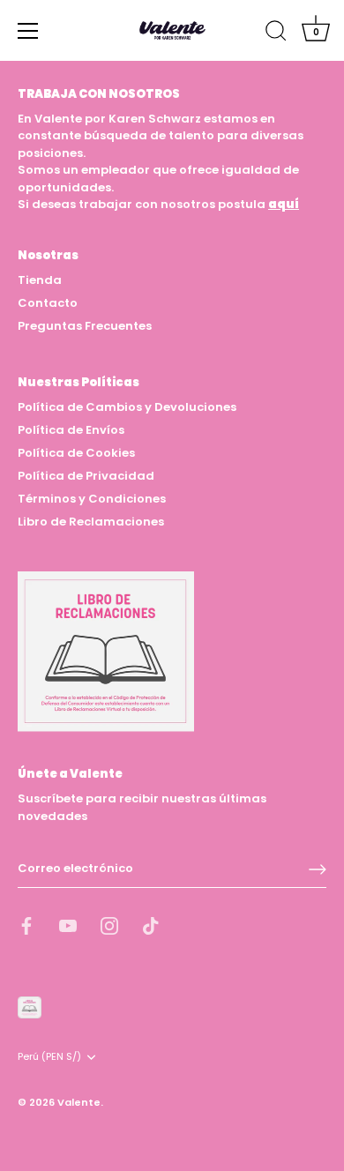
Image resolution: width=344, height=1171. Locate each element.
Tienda (40, 280)
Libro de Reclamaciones (91, 521)
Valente (79, 1102)
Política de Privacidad (86, 475)
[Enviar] (317, 869)
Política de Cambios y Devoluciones (127, 407)
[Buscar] (276, 33)
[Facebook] (26, 924)
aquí (283, 204)
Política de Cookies (76, 452)
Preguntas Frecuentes (85, 325)
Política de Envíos (71, 429)
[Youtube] (68, 924)
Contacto (48, 303)
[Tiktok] (151, 924)
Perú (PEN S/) (49, 1057)
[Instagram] (109, 924)
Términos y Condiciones (92, 498)
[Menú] (28, 30)
